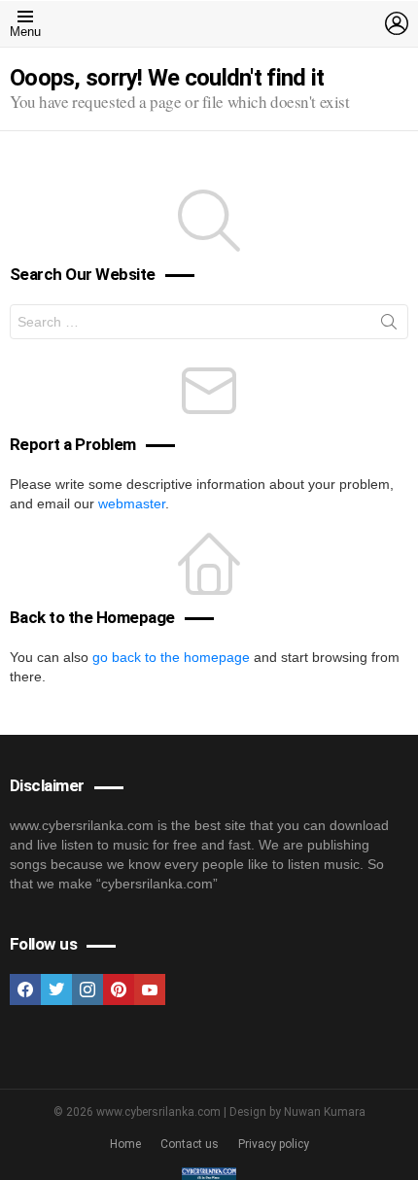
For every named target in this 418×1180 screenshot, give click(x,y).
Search (388, 325)
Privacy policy (273, 1144)
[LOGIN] (396, 23)
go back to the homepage (171, 657)
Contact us (189, 1144)
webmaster (131, 503)
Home (125, 1144)
